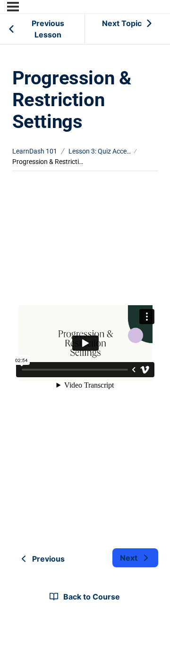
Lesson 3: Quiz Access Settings (99, 151)
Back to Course (91, 596)
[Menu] (13, 6)
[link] (135, 557)
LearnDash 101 (34, 151)
